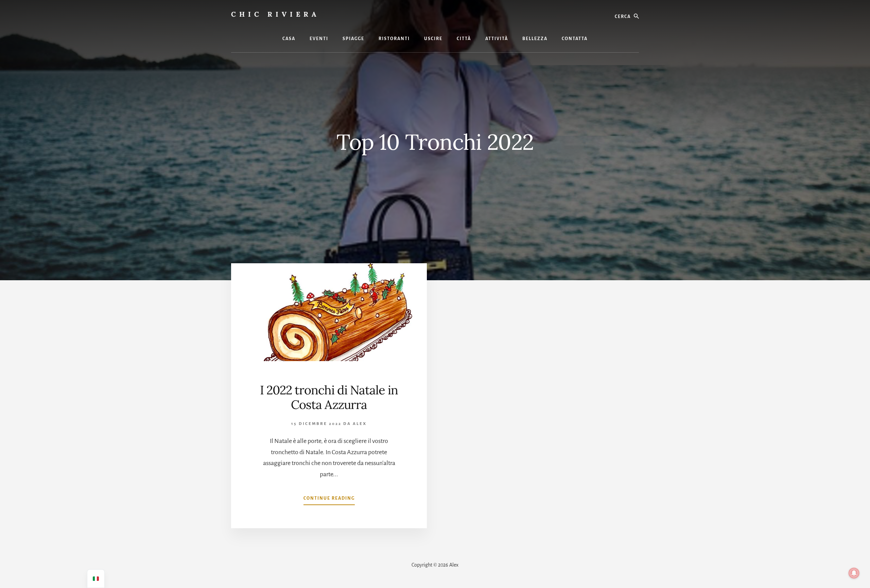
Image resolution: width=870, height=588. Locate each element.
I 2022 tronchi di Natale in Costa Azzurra (329, 397)
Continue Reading (329, 500)
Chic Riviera (275, 14)
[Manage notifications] (854, 573)
